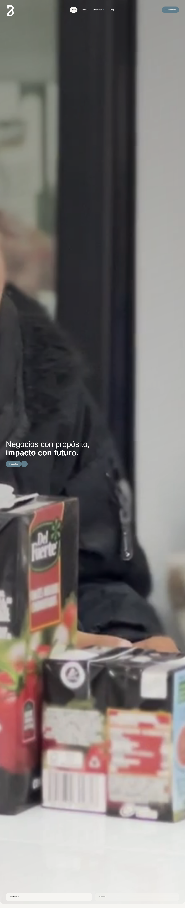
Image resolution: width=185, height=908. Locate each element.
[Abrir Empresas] (103, 9)
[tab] (49, 897)
